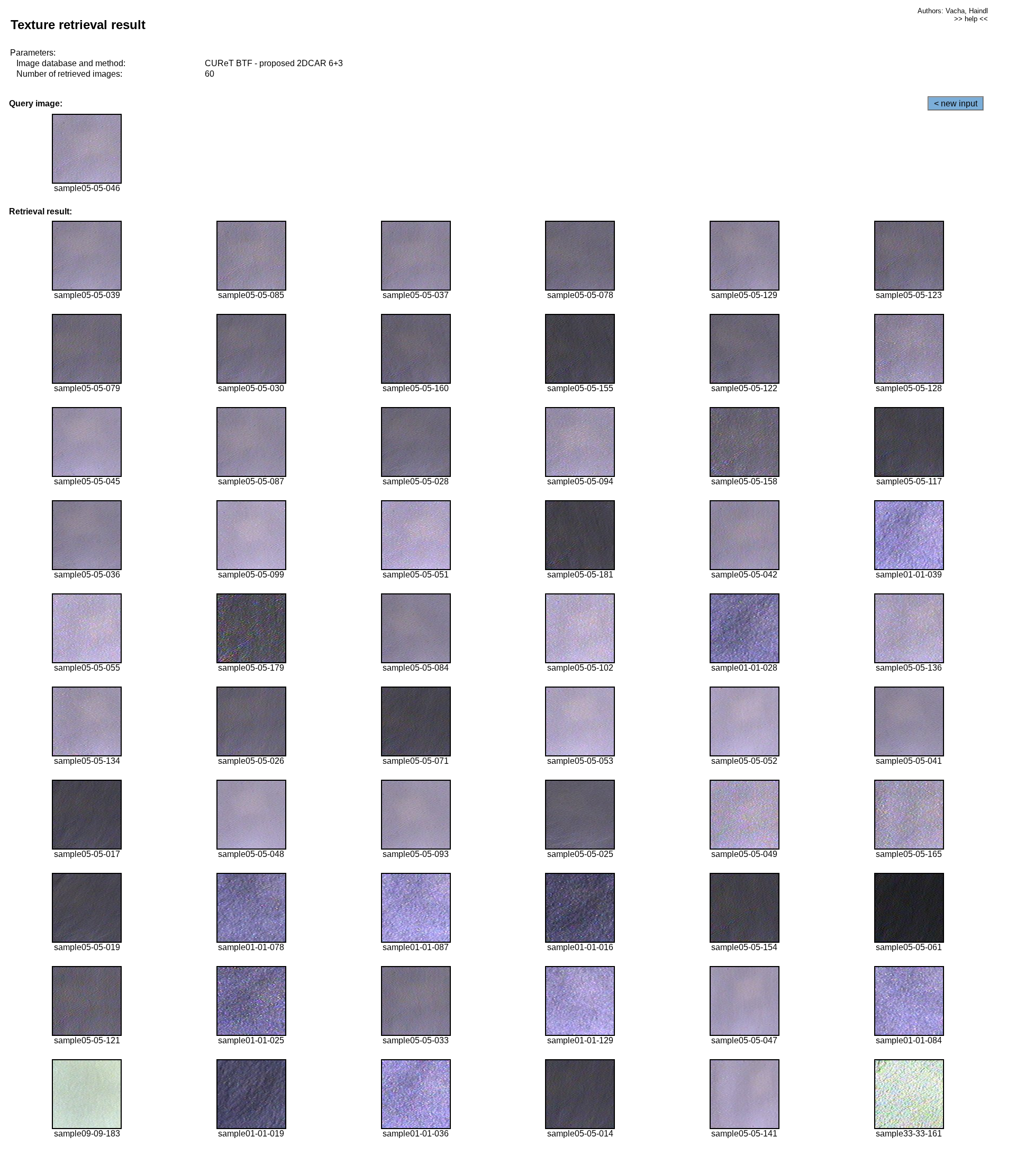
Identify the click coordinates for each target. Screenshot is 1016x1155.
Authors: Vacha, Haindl (953, 11)
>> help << (971, 19)
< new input (955, 103)
